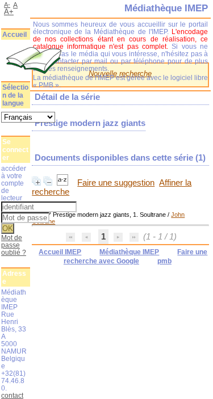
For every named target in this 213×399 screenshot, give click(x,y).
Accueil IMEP (60, 252)
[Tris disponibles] (63, 182)
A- (7, 4)
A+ (9, 11)
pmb (164, 261)
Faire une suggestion (115, 182)
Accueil (14, 35)
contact (12, 395)
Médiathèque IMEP (129, 252)
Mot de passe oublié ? (13, 245)
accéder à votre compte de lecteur (13, 183)
